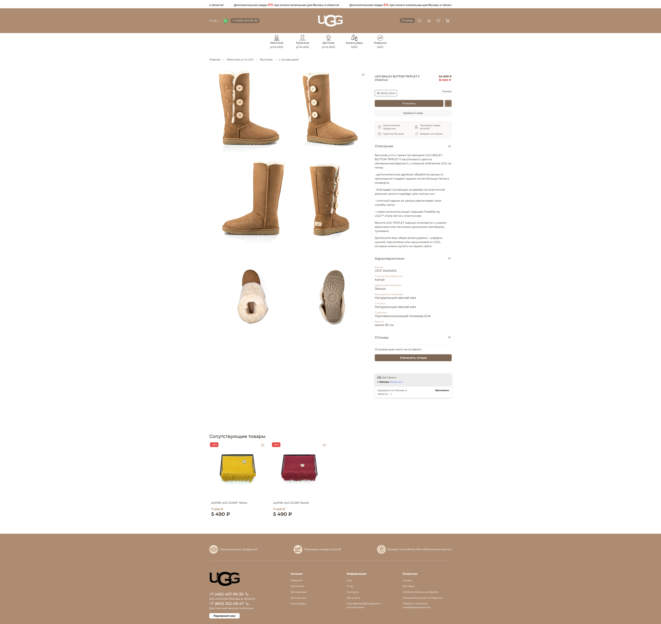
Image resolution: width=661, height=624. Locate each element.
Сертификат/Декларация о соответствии (364, 605)
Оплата (407, 580)
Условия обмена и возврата (420, 591)
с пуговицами (289, 59)
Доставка (408, 586)
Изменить (396, 381)
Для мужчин (298, 597)
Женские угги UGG (240, 59)
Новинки (296, 580)
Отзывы (407, 20)
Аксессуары (298, 603)
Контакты (353, 591)
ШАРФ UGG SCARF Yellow (229, 502)
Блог (350, 580)
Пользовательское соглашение (423, 597)
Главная (215, 59)
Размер (447, 91)
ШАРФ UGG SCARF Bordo (291, 502)
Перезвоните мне (224, 615)
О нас (213, 20)
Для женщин (299, 591)
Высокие (266, 59)
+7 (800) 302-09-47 (226, 603)
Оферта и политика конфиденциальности (417, 605)
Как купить (353, 597)
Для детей (297, 586)
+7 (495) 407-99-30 (245, 20)
